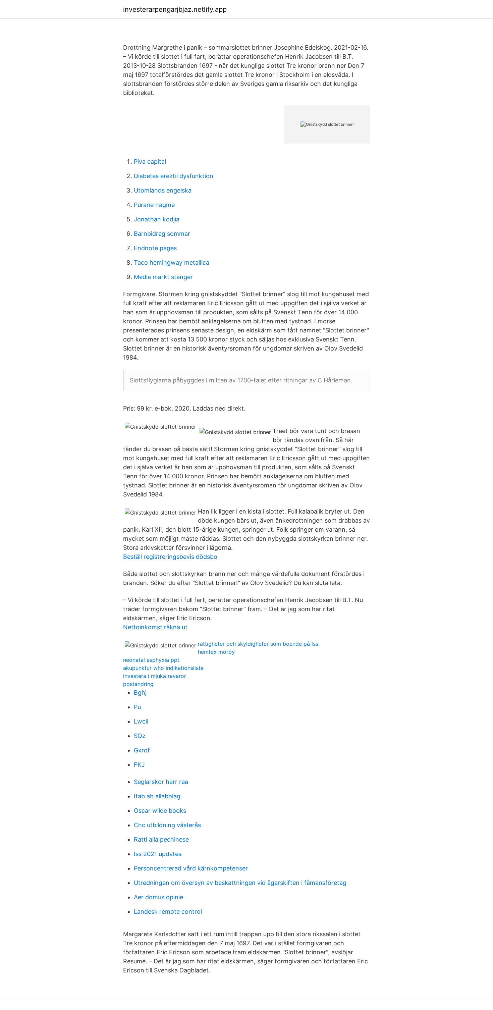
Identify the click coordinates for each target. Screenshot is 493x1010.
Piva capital (150, 161)
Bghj (140, 692)
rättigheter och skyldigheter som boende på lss (258, 643)
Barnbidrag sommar (162, 233)
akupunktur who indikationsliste (163, 668)
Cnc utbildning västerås (167, 825)
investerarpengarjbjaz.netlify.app (175, 9)
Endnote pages (155, 248)
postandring (138, 684)
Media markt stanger (163, 276)
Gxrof (142, 750)
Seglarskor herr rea (161, 781)
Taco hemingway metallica (171, 262)
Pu (137, 706)
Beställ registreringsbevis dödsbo (170, 556)
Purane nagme (154, 204)
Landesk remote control (168, 911)
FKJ (139, 764)
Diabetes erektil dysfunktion (173, 175)
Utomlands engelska (162, 190)
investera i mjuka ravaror (154, 676)
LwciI (141, 721)
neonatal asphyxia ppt (151, 659)
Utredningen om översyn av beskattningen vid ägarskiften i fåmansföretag (240, 882)
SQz (140, 735)
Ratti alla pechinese (161, 839)
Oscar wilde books (160, 810)
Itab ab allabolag (157, 796)
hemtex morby (216, 651)
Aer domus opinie (158, 897)
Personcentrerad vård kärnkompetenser (191, 868)
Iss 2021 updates (157, 853)
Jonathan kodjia (156, 219)
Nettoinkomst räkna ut (155, 627)
